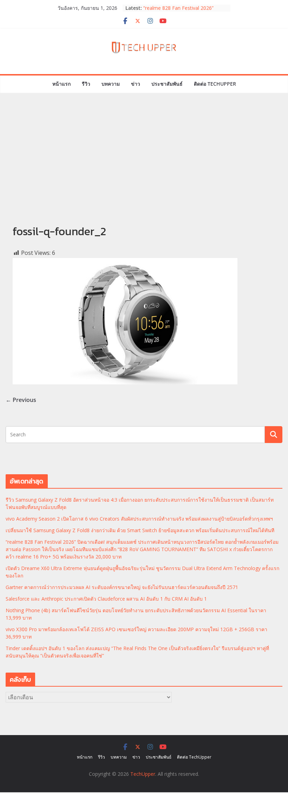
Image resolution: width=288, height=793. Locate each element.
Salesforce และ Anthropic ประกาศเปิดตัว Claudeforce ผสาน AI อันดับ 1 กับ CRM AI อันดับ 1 (106, 598)
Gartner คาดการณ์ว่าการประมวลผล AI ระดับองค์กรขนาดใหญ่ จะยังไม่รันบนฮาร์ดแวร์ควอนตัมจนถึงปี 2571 (122, 587)
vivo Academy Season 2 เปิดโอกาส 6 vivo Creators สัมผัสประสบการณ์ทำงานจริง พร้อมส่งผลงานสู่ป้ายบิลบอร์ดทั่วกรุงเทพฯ (139, 518)
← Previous (21, 400)
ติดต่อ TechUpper (215, 83)
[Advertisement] (144, 167)
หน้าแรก (61, 83)
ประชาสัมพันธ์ (167, 83)
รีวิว (86, 83)
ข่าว (135, 83)
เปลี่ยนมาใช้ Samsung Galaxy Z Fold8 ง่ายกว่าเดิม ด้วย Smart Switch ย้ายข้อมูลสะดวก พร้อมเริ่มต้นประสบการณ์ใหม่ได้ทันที (140, 530)
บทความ (111, 83)
